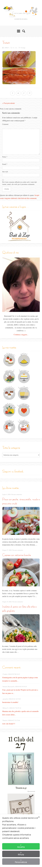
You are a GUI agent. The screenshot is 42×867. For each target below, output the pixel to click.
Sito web (5, 172)
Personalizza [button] (21, 862)
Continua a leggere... (21, 334)
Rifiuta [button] (21, 854)
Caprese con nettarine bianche (16, 555)
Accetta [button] (21, 847)
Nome (4, 157)
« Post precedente (8, 103)
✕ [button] (39, 817)
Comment (5, 124)
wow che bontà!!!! (8, 723)
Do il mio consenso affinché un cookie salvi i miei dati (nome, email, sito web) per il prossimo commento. (19, 183)
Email (4, 164)
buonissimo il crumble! (10, 702)
